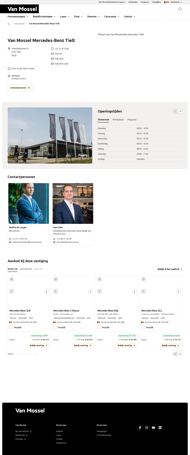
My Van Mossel (22, 431)
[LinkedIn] (160, 427)
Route (14, 55)
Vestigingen (102, 431)
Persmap (19, 439)
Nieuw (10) (12, 269)
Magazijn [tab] (131, 119)
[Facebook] (140, 427)
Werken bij (20, 435)
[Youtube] (153, 427)
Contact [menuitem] (128, 16)
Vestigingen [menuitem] (133, 2)
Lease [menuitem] (63, 16)
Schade (59, 439)
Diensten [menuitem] (92, 16)
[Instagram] (147, 427)
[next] (47, 291)
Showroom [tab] (103, 119)
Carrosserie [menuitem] (110, 16)
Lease (58, 435)
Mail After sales (61, 63)
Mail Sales (59, 58)
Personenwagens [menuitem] (16, 16)
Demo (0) (38, 269)
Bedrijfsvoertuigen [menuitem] (42, 16)
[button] (180, 9)
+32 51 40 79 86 (62, 48)
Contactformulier (104, 435)
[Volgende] (180, 111)
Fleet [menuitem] (77, 16)
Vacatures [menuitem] (145, 2)
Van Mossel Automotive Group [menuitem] (111, 2)
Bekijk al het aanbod (168, 269)
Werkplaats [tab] (118, 119)
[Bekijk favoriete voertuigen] (180, 9)
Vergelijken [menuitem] (156, 2)
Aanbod (59, 431)
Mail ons (58, 53)
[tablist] (140, 120)
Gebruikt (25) (26, 269)
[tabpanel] (140, 144)
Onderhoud (61, 443)
